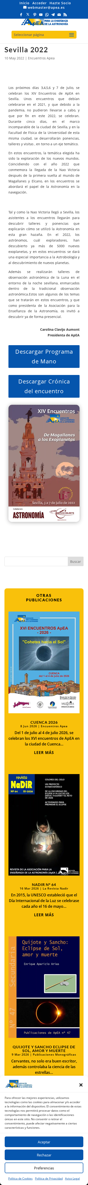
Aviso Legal (72, 1178)
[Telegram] (53, 16)
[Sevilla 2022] (44, 463)
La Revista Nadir (55, 888)
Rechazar (44, 1155)
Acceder (39, 3)
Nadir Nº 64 (44, 884)
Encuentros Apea (41, 58)
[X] (28, 16)
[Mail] (59, 16)
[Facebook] (21, 16)
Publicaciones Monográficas (54, 1055)
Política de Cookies (20, 1178)
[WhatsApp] (47, 16)
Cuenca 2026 (44, 722)
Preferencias (44, 1168)
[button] (81, 1085)
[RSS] (65, 16)
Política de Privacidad (49, 1178)
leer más (44, 752)
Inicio (24, 3)
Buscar (75, 561)
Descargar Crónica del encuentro (44, 386)
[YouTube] (41, 16)
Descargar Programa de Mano (44, 356)
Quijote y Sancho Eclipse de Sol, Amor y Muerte (44, 1048)
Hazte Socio (60, 3)
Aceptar (44, 1142)
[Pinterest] (35, 16)
